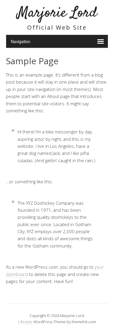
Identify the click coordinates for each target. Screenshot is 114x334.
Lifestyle (25, 321)
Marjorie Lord (57, 13)
